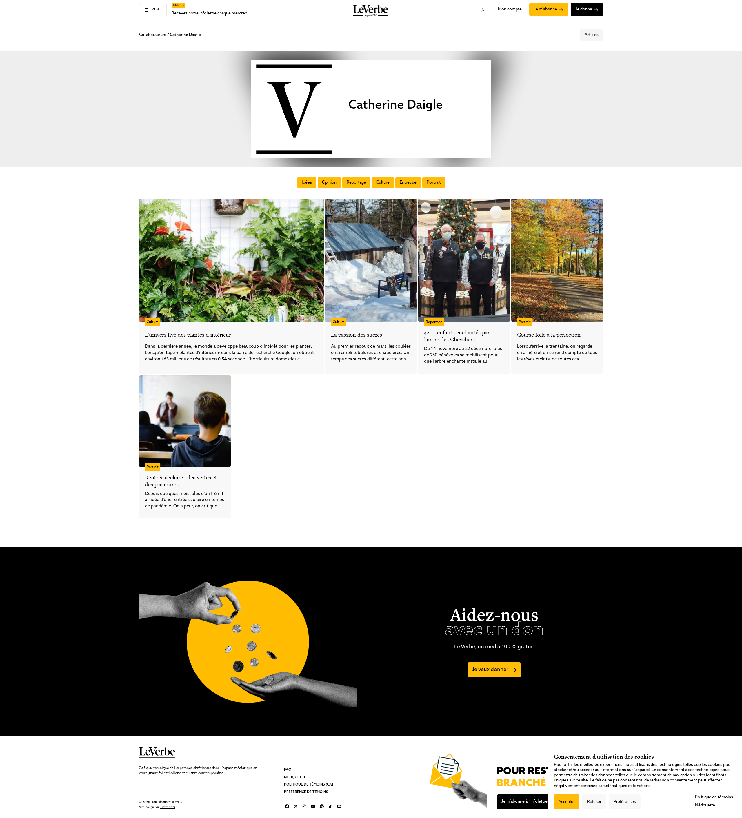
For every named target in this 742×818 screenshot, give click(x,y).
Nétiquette (295, 777)
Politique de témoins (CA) (308, 784)
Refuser (594, 801)
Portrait (434, 182)
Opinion (329, 182)
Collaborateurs (152, 35)
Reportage (356, 182)
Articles (592, 35)
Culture (383, 182)
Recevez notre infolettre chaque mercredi (210, 13)
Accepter (567, 801)
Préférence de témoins (306, 792)
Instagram (304, 806)
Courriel (339, 806)
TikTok (330, 806)
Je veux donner (490, 669)
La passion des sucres (356, 335)
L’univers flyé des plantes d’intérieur (188, 335)
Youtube (313, 806)
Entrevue (408, 182)
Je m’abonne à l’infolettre (524, 801)
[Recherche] (483, 9)
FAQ (287, 770)
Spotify (322, 806)
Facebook (287, 806)
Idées (307, 182)
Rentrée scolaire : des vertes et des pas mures (181, 481)
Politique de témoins (714, 797)
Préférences (625, 801)
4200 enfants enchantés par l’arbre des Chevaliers (457, 336)
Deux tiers (167, 806)
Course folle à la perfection (549, 335)
